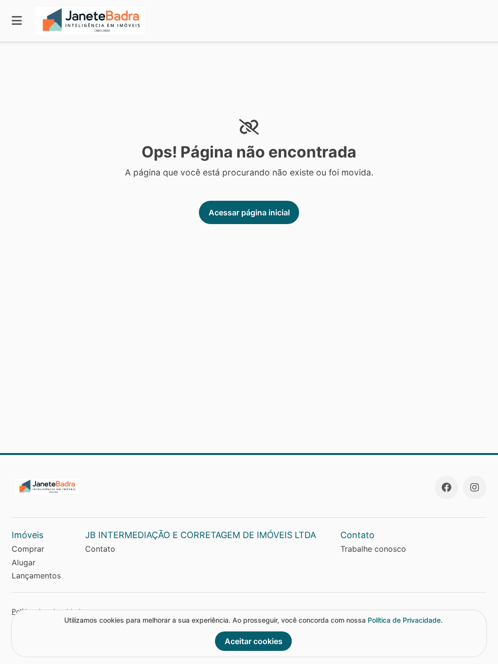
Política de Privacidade (404, 620)
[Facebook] (446, 487)
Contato (100, 549)
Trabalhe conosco (373, 549)
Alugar (24, 562)
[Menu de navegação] (17, 20)
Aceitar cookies (254, 641)
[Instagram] (474, 487)
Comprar (28, 549)
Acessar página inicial (249, 212)
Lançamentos (36, 575)
